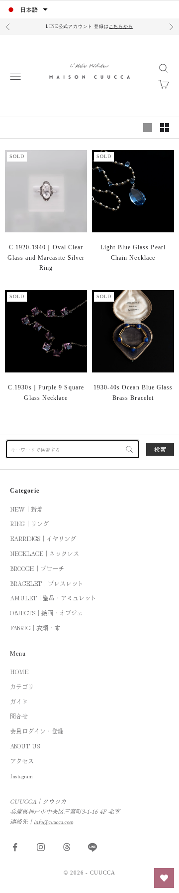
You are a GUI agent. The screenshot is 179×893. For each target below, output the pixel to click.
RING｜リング (29, 523)
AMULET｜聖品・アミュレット (53, 597)
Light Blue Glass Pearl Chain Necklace (133, 252)
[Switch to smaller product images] (164, 127)
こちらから (121, 26)
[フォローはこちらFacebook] (15, 847)
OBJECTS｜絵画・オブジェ (46, 612)
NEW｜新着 (26, 509)
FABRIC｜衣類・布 (35, 627)
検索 (160, 449)
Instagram (21, 775)
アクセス (22, 760)
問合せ (19, 716)
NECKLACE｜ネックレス (44, 553)
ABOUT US (25, 745)
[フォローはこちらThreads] (67, 847)
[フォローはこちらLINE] (92, 847)
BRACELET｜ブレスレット (47, 583)
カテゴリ (22, 686)
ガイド (19, 701)
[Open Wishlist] (164, 878)
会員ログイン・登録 (37, 730)
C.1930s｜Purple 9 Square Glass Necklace (46, 392)
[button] (27, 9)
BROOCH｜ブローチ (37, 568)
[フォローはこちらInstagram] (41, 847)
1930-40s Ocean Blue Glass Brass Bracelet (133, 392)
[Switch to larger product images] (147, 127)
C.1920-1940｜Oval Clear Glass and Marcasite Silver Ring (46, 257)
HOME (19, 671)
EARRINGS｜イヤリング (43, 538)
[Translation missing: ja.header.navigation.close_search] (129, 449)
